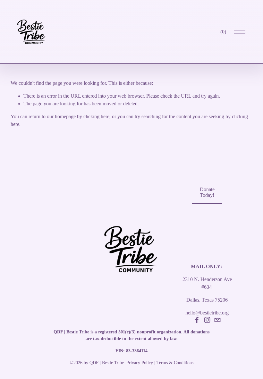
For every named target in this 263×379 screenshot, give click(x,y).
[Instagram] (207, 320)
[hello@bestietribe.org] (217, 320)
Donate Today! (207, 192)
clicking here (96, 116)
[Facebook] (197, 320)
